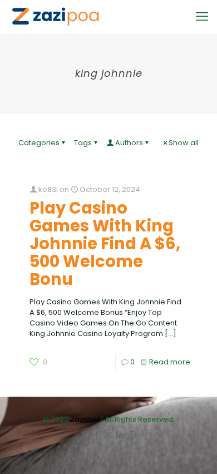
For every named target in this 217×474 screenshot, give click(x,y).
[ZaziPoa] (55, 17)
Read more (169, 362)
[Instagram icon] (132, 435)
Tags (83, 142)
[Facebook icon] (97, 435)
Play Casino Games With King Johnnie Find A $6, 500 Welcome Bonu (104, 243)
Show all (184, 142)
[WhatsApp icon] (85, 435)
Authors (129, 142)
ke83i (48, 189)
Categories (39, 142)
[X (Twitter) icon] (109, 435)
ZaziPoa (85, 419)
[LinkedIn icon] (120, 435)
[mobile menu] (202, 16)
